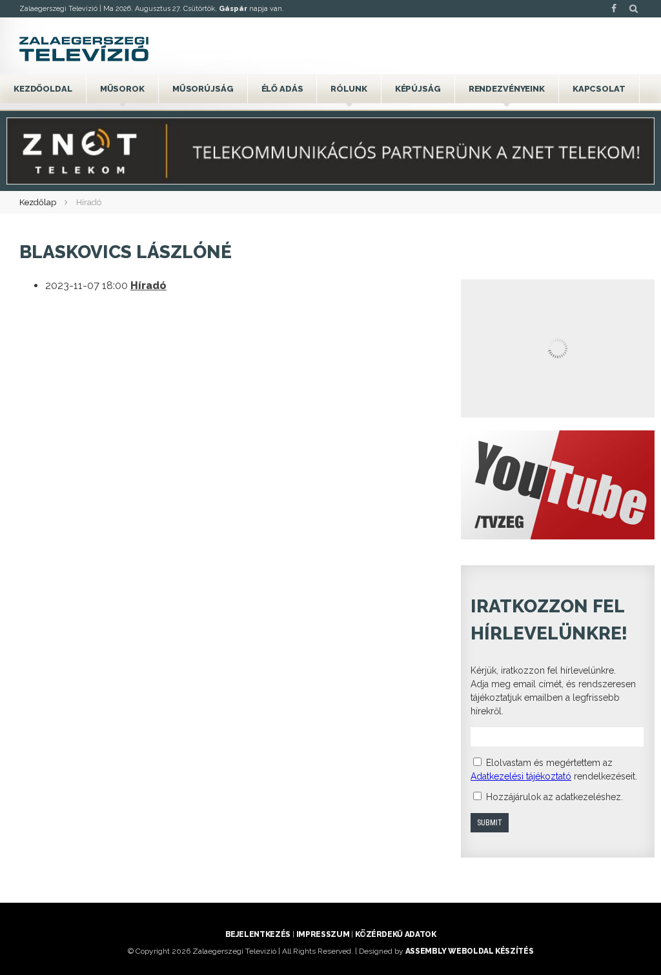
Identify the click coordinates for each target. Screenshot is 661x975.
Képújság (418, 89)
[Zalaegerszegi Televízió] (84, 49)
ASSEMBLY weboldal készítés (469, 951)
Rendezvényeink (507, 89)
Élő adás (282, 89)
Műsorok (122, 89)
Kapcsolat (599, 89)
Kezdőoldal (43, 89)
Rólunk (348, 89)
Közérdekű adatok (395, 934)
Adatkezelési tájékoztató (521, 776)
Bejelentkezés (257, 934)
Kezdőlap (37, 202)
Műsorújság (203, 89)
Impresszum (322, 934)
